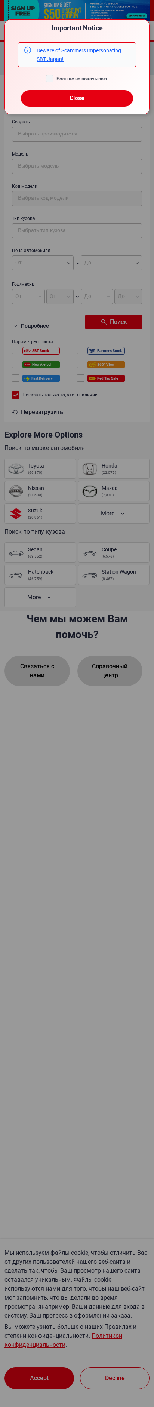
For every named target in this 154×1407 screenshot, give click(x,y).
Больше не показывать (82, 79)
